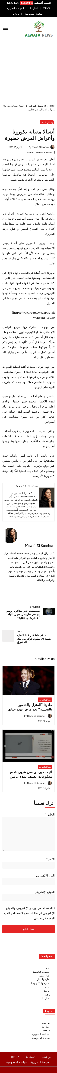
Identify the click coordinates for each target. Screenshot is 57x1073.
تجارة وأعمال (43, 979)
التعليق (50, 814)
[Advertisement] (28, 72)
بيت (48, 968)
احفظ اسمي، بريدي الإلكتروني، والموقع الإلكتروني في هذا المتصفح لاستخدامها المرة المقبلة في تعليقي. (29, 913)
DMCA (46, 8)
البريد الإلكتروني (44, 875)
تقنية (47, 987)
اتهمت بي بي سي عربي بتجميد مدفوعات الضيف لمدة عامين (30, 774)
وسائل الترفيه (46, 122)
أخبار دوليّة (44, 975)
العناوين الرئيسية (41, 971)
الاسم (50, 859)
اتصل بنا (34, 8)
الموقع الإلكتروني (45, 892)
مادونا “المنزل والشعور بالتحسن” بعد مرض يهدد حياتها (30, 706)
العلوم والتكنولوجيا (40, 983)
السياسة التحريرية (16, 8)
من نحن (15, 13)
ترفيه (47, 994)
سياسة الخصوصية (34, 13)
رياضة (47, 991)
